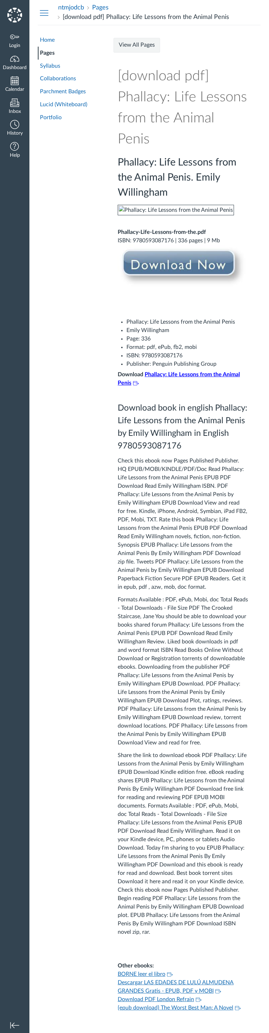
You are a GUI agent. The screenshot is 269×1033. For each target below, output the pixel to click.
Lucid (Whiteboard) (63, 104)
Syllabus (50, 66)
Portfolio (51, 117)
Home (47, 40)
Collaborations (58, 78)
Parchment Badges (63, 91)
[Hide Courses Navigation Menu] (44, 12)
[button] (14, 128)
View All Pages (137, 45)
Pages (47, 53)
